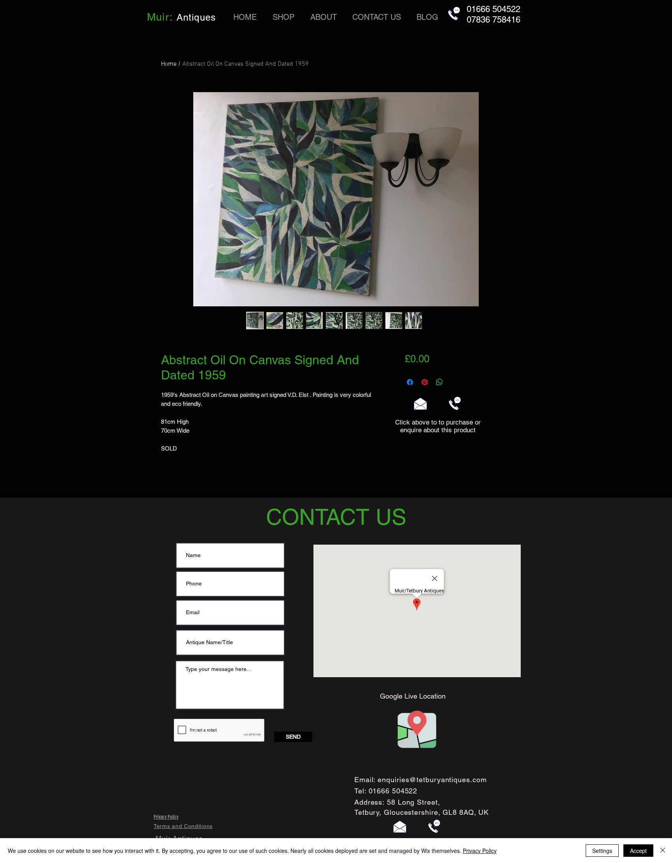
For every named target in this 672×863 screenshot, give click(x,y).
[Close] (662, 850)
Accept (638, 850)
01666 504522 (393, 791)
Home (169, 64)
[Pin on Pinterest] (424, 382)
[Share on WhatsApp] (439, 382)
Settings (602, 850)
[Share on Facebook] (410, 382)
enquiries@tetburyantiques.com (432, 780)
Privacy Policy (480, 850)
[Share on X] (454, 382)
